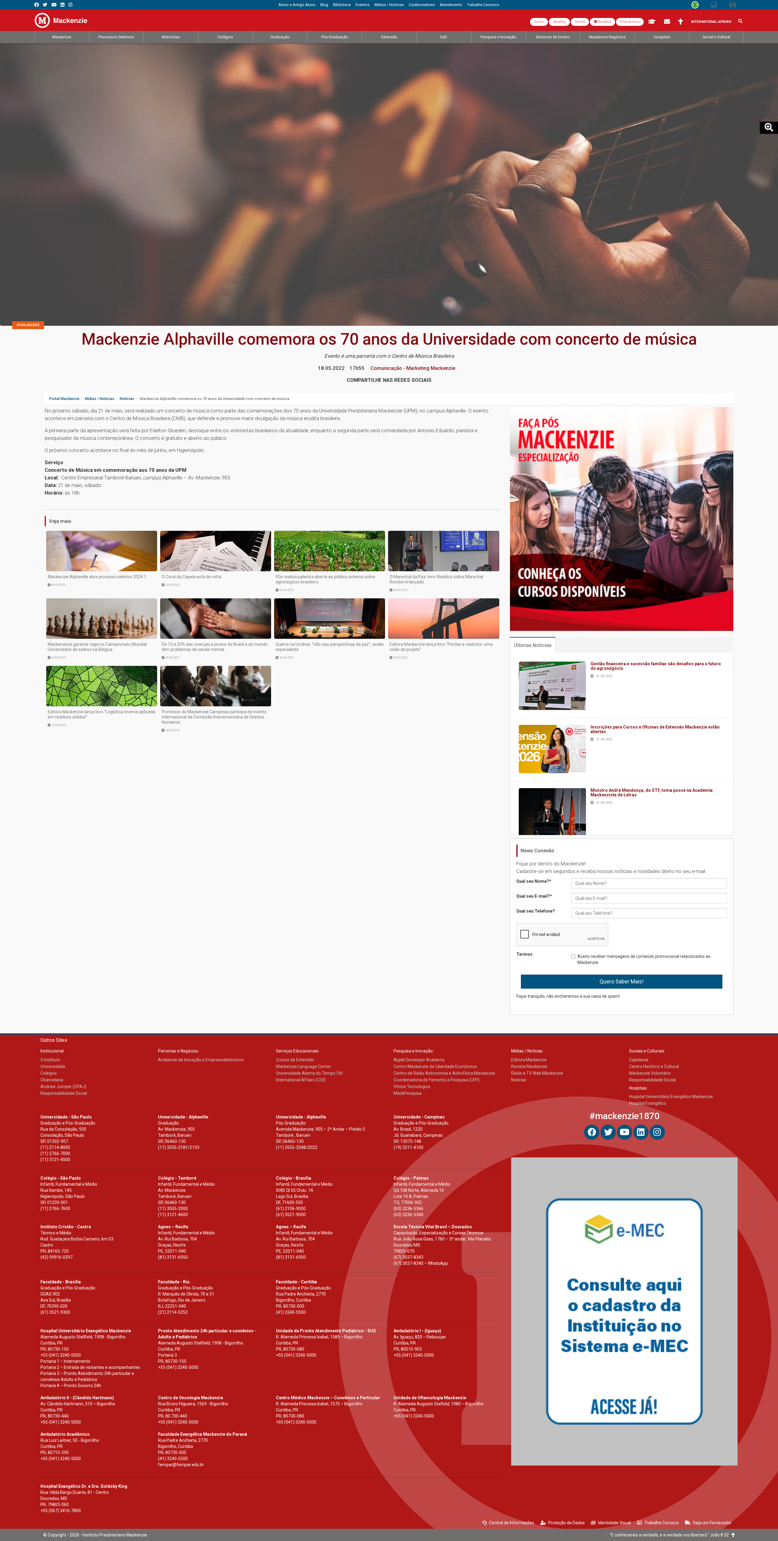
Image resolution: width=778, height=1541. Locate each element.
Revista (579, 21)
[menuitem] (297, 5)
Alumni (539, 21)
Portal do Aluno (630, 21)
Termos (524, 954)
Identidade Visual (614, 1522)
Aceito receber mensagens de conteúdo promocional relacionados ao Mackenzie (644, 959)
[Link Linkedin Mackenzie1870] (62, 4)
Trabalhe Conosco (661, 1522)
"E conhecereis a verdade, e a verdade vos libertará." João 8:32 (671, 1534)
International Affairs (711, 22)
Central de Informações (511, 1522)
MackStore (604, 21)
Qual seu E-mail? (534, 896)
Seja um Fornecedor (712, 1522)
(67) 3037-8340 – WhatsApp (421, 1263)
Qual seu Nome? (533, 881)
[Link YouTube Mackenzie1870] (54, 4)
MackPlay (559, 21)
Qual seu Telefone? (535, 911)
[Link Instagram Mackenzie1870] (70, 4)
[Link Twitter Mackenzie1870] (45, 4)
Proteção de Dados (566, 1522)
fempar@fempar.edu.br (181, 1464)
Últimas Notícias (533, 645)
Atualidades (28, 325)
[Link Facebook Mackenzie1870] (36, 4)
